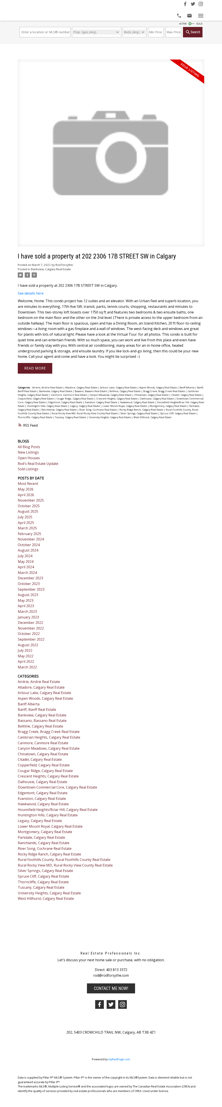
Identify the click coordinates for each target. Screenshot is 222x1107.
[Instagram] (201, 5)
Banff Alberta (187, 387)
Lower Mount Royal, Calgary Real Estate (125, 406)
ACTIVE (183, 23)
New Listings (28, 452)
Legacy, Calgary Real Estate (85, 406)
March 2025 (27, 528)
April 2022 (26, 661)
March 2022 (27, 667)
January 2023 (28, 617)
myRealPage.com (119, 1059)
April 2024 (26, 567)
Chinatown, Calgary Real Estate (151, 394)
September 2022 (31, 639)
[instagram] (122, 1004)
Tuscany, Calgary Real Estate (71, 417)
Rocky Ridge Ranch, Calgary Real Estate (141, 409)
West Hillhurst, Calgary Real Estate (152, 417)
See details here (31, 293)
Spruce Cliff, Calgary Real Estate (178, 413)
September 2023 (31, 589)
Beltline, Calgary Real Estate (125, 391)
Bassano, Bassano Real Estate (91, 391)
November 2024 (31, 539)
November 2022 (31, 628)
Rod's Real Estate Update (38, 463)
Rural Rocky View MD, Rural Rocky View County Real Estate (85, 413)
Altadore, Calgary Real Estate (81, 387)
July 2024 (25, 556)
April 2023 (26, 605)
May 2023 (25, 600)
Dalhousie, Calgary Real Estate (157, 398)
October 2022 (29, 633)
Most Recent (28, 483)
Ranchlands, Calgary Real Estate (59, 409)
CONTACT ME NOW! (111, 988)
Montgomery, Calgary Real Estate (168, 406)
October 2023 (29, 583)
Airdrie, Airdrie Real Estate (47, 387)
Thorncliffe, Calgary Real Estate (35, 417)
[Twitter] (193, 5)
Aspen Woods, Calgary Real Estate (158, 387)
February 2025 (29, 533)
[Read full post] (111, 156)
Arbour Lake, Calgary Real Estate (118, 387)
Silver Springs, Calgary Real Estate (139, 413)
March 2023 (27, 611)
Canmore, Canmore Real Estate (69, 394)
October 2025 (29, 506)
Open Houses (29, 458)
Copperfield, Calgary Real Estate (36, 398)
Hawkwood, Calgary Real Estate (137, 402)
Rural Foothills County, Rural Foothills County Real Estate (64, 859)
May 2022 (25, 656)
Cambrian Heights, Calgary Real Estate (49, 737)
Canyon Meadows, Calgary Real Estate (111, 394)
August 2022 (28, 645)
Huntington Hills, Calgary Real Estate (47, 406)
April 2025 (26, 522)
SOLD (199, 23)
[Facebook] (185, 5)
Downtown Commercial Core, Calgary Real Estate (57, 787)
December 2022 (30, 622)
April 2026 (26, 494)
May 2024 (25, 561)
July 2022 (25, 650)
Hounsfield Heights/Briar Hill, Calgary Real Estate (58, 809)
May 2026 (25, 489)
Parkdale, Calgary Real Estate (41, 837)
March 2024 (27, 572)
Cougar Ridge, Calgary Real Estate (75, 398)
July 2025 (25, 517)
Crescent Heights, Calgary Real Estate (117, 398)
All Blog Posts (29, 446)
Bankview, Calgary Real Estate (51, 269)
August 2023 (28, 594)
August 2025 (28, 511)
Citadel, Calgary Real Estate (186, 394)
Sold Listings (28, 469)
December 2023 (30, 578)
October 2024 (29, 544)
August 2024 (28, 550)
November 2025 (31, 500)
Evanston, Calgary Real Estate (101, 402)
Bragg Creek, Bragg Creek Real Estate (164, 391)
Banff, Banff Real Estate (37, 709)
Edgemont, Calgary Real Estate (65, 402)
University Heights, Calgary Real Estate (110, 417)
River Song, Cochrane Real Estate (98, 409)
